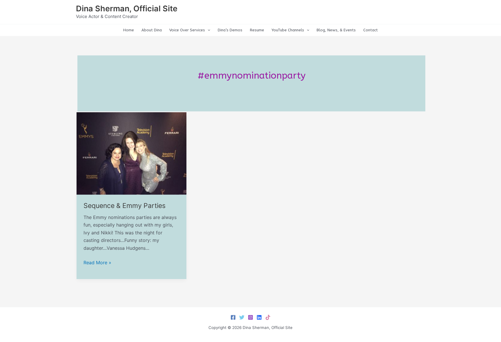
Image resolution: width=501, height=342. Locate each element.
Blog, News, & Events (336, 30)
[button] (207, 30)
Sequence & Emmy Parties (125, 206)
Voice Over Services (187, 30)
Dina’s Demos (230, 30)
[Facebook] (233, 317)
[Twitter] (241, 317)
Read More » (97, 262)
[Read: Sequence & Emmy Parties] (131, 153)
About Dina (151, 30)
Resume (257, 30)
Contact (370, 30)
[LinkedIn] (259, 317)
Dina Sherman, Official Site (126, 8)
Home (128, 30)
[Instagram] (250, 317)
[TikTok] (268, 317)
